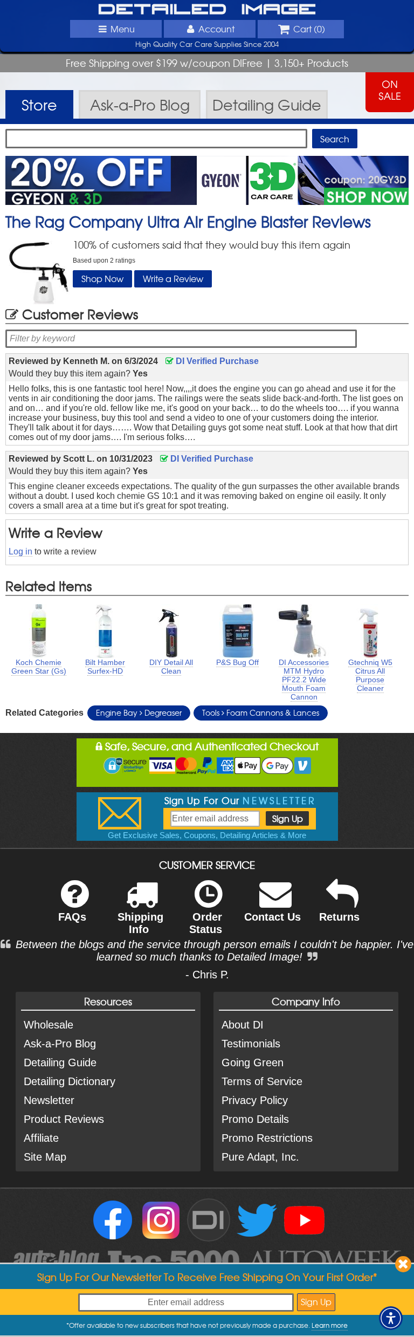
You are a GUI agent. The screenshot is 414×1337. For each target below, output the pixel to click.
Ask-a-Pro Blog (60, 1044)
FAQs (72, 917)
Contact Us (272, 917)
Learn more (330, 1325)
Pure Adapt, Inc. (260, 1157)
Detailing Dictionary (69, 1081)
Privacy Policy (255, 1100)
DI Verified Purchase (216, 361)
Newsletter (49, 1100)
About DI (243, 1025)
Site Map (45, 1157)
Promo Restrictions (267, 1138)
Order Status (205, 923)
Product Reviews (64, 1119)
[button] (391, 1318)
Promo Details (255, 1119)
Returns (339, 917)
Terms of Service (262, 1081)
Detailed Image (207, 9)
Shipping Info (140, 923)
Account (216, 28)
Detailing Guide (60, 1062)
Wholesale (48, 1025)
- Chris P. (207, 975)
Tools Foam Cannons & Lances (260, 712)
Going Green (253, 1062)
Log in (20, 551)
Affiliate (41, 1138)
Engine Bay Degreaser (139, 712)
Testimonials (251, 1044)
